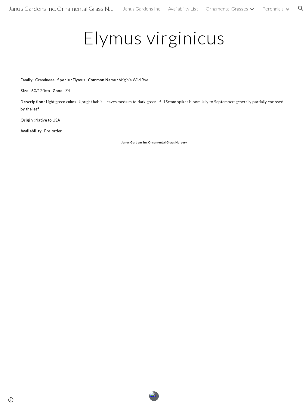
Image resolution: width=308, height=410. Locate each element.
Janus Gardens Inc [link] (141, 8)
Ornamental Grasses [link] (227, 8)
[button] (301, 8)
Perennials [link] (273, 8)
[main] (153, 37)
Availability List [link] (183, 8)
